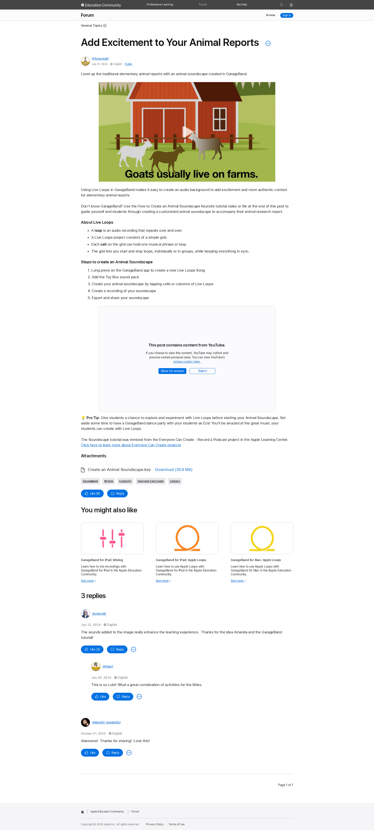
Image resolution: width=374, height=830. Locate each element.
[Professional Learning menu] (175, 5)
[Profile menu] (294, 5)
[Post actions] (267, 43)
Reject (202, 371)
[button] (187, 132)
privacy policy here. (187, 362)
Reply (120, 493)
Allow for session (172, 371)
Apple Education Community (107, 811)
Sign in (287, 15)
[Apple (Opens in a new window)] (82, 812)
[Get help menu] (249, 5)
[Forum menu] (209, 5)
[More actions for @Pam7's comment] (139, 696)
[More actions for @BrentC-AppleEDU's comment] (129, 752)
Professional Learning (160, 4)
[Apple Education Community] (101, 5)
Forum (202, 4)
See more (87, 580)
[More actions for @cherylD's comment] (133, 649)
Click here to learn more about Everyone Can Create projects (131, 445)
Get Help (242, 4)
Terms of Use (177, 824)
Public (128, 64)
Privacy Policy (155, 824)
